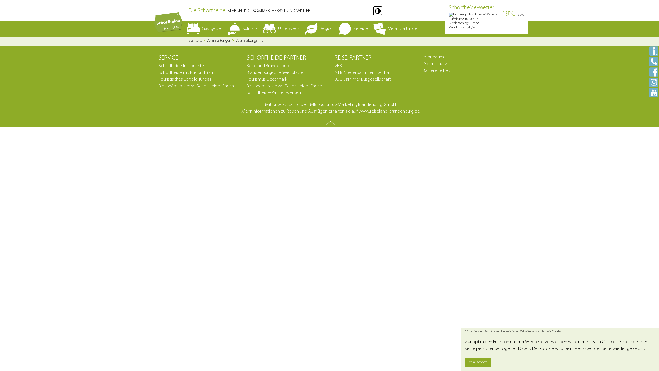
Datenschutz (435, 64)
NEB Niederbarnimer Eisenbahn (364, 72)
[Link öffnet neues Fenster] (654, 71)
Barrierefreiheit (436, 70)
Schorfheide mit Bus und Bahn (187, 72)
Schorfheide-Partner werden (274, 92)
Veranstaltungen (219, 41)
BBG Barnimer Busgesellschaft (363, 79)
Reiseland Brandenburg (268, 66)
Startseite (195, 41)
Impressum (433, 57)
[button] (377, 10)
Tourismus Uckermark (267, 79)
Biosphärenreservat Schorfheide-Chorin (284, 86)
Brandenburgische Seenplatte (275, 72)
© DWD (521, 15)
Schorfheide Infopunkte (181, 66)
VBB (338, 66)
